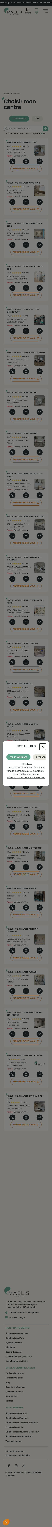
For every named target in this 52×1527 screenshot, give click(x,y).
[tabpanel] (26, 772)
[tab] (18, 757)
